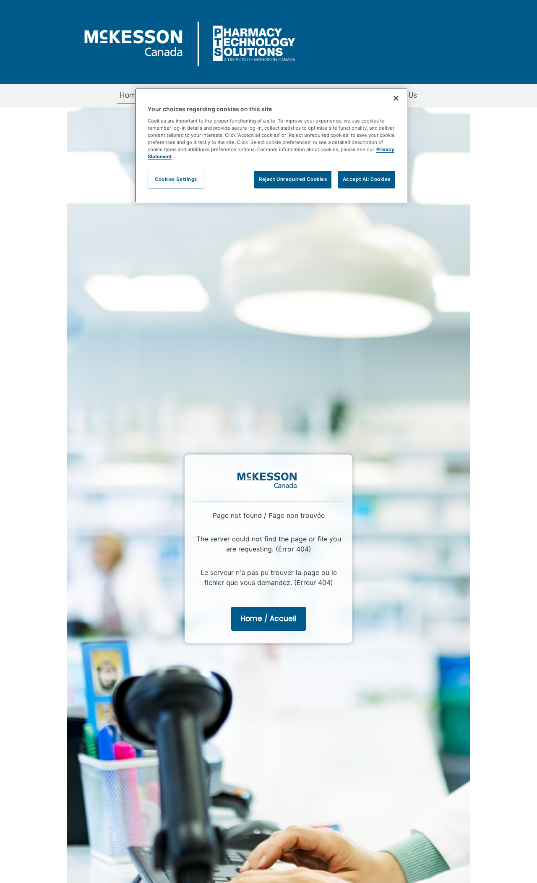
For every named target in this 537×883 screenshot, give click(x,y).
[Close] (396, 98)
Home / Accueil (268, 619)
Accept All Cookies (367, 179)
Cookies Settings (176, 179)
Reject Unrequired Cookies (293, 179)
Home (130, 95)
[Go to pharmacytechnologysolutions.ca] (199, 42)
